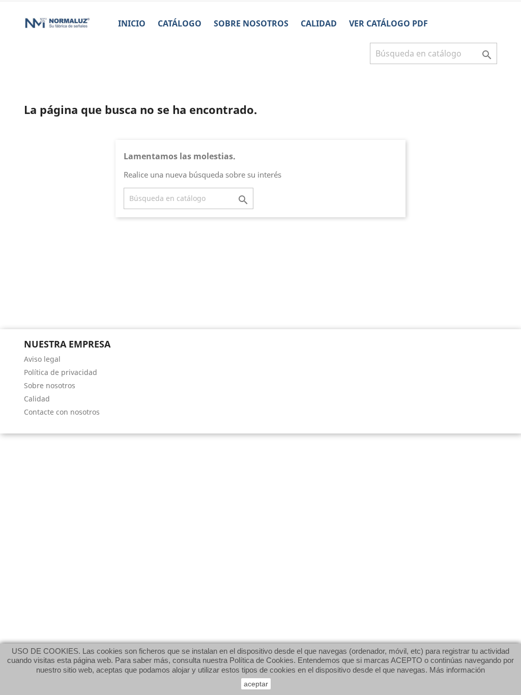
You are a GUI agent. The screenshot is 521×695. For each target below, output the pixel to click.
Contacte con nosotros (62, 412)
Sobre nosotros (251, 23)
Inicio (132, 23)
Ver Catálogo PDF (388, 23)
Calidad (319, 23)
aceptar (256, 684)
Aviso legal (42, 359)
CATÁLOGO (179, 23)
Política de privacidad (60, 372)
